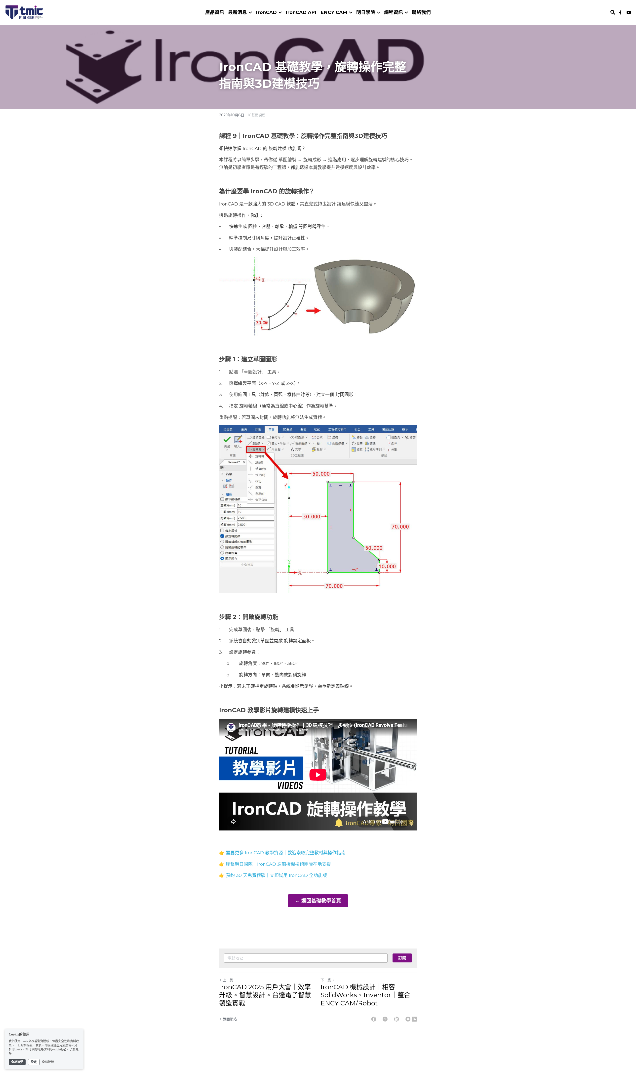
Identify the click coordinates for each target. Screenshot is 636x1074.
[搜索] (612, 12)
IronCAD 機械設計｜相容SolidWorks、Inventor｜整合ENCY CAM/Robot (365, 995)
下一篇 (325, 980)
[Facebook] (373, 1019)
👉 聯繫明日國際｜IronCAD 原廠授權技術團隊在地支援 (275, 864)
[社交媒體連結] (620, 12)
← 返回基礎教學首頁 (318, 901)
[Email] (407, 1019)
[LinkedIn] (396, 1019)
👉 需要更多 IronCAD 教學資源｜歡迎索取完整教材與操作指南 (282, 853)
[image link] (24, 12)
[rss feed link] (414, 1019)
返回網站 (230, 1019)
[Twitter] (385, 1019)
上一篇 (228, 980)
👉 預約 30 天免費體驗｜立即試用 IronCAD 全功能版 (273, 875)
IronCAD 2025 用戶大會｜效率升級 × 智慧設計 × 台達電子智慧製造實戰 (265, 995)
